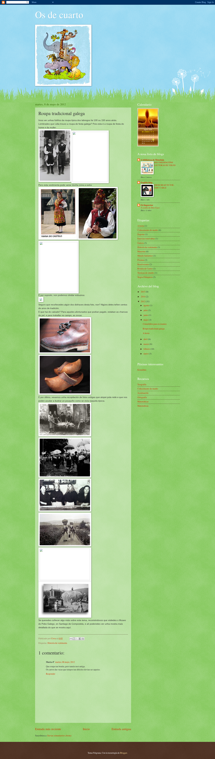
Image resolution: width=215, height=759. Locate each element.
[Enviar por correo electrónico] (71, 638)
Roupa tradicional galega (153, 328)
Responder (50, 673)
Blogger (123, 752)
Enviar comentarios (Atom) (59, 735)
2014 (143, 296)
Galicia (140, 242)
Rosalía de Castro (145, 268)
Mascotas (141, 251)
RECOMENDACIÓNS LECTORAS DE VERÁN (164, 163)
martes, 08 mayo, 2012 (65, 661)
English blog (146, 182)
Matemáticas (142, 401)
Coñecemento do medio (147, 230)
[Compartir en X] (77, 638)
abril (146, 339)
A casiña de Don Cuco (150, 207)
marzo (147, 343)
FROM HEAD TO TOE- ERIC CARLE (164, 186)
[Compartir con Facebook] (80, 638)
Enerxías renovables (146, 238)
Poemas (140, 259)
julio (146, 310)
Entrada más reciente (48, 729)
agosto (147, 305)
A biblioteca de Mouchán (152, 159)
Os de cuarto (59, 14)
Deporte (140, 234)
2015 (143, 291)
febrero (147, 348)
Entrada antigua (121, 729)
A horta (140, 225)
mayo (146, 319)
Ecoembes (141, 369)
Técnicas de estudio (145, 272)
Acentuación (142, 392)
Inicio (86, 729)
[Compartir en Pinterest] (83, 638)
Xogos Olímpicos (145, 277)
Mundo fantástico (145, 255)
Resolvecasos (143, 264)
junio (146, 315)
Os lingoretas (147, 205)
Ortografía (142, 397)
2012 (143, 301)
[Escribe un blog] (74, 638)
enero (146, 353)
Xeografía (141, 384)
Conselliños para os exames (155, 323)
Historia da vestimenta (57, 642)
